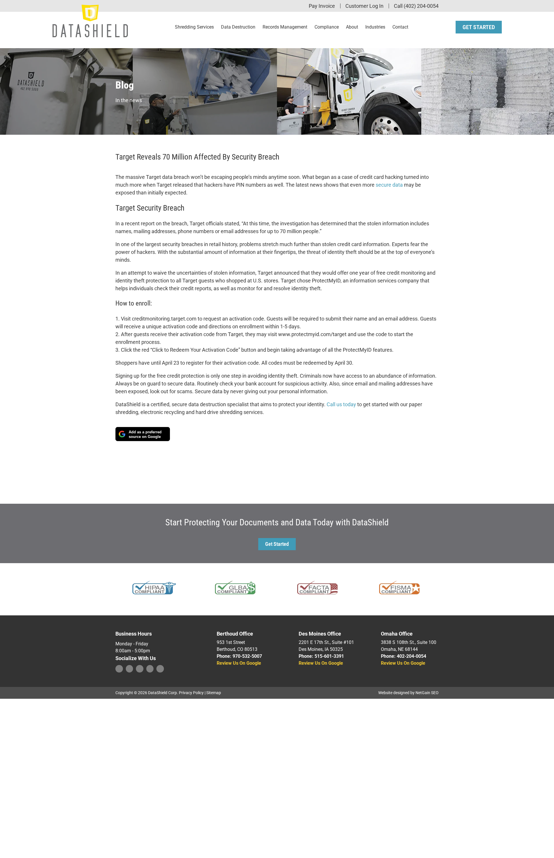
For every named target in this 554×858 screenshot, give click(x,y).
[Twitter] (129, 668)
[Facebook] (119, 668)
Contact (400, 27)
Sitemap (213, 692)
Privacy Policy (191, 692)
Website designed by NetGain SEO (408, 692)
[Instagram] (150, 668)
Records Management (285, 27)
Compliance (327, 27)
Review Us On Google (239, 663)
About (352, 27)
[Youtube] (160, 668)
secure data (389, 185)
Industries (375, 27)
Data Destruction (238, 27)
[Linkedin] (139, 668)
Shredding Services (194, 27)
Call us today (341, 404)
